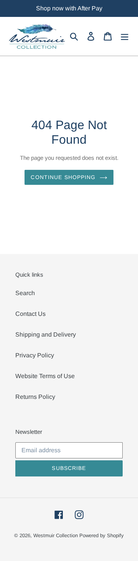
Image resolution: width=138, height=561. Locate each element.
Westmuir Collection (55, 535)
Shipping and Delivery (45, 334)
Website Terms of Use (45, 376)
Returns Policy (35, 396)
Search (25, 293)
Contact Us (30, 313)
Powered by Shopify (101, 535)
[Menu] (124, 36)
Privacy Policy (34, 355)
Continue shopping (63, 177)
